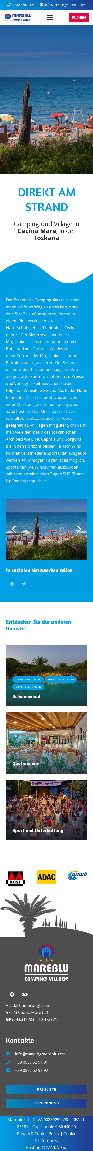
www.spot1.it (51, 390)
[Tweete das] (24, 584)
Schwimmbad (26, 696)
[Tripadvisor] (24, 994)
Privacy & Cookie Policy (38, 1133)
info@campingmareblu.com (40, 1054)
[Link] (18, 17)
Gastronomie (25, 763)
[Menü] (50, 17)
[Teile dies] (12, 584)
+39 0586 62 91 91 (31, 1062)
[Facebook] (12, 994)
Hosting (33, 1147)
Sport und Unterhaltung (37, 830)
